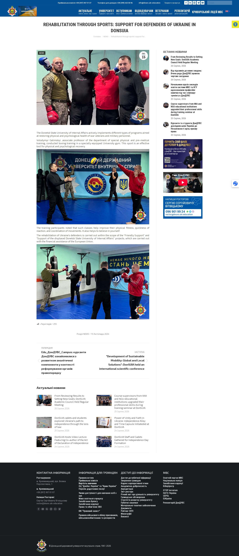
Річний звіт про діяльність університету (140, 494)
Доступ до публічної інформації (136, 478)
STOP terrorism (170, 490)
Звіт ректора (127, 491)
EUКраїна (167, 498)
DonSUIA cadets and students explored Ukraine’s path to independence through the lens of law (71, 422)
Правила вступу (86, 478)
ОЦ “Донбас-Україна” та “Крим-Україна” (98, 486)
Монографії (126, 513)
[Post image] (44, 400)
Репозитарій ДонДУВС (173, 502)
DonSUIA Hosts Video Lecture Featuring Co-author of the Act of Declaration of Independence (71, 439)
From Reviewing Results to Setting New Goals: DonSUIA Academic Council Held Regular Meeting (71, 400)
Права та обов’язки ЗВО (90, 507)
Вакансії (125, 516)
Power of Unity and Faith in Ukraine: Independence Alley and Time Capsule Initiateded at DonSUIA (131, 422)
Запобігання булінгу (88, 501)
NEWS (41, 53)
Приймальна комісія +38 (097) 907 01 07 (74, 3)
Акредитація (127, 489)
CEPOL (166, 495)
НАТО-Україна (169, 493)
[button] (235, 24)
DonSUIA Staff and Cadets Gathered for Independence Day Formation (131, 439)
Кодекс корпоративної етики (134, 483)
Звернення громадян (131, 480)
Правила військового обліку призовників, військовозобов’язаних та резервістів (98, 516)
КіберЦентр (168, 486)
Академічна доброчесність (134, 486)
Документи (126, 508)
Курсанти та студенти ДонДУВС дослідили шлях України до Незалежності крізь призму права (186, 127)
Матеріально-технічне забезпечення (138, 505)
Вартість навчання (88, 483)
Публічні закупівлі (129, 502)
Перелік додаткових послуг (92, 489)
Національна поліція (172, 480)
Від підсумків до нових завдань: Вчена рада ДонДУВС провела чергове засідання (186, 73)
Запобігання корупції (89, 504)
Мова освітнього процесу (91, 498)
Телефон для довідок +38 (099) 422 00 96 (115, 3)
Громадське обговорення (133, 497)
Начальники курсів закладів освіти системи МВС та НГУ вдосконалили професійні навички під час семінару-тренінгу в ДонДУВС (184, 90)
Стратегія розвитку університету (136, 500)
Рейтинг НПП (127, 511)
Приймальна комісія (88, 480)
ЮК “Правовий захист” (89, 511)
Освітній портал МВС (173, 478)
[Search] (229, 3)
